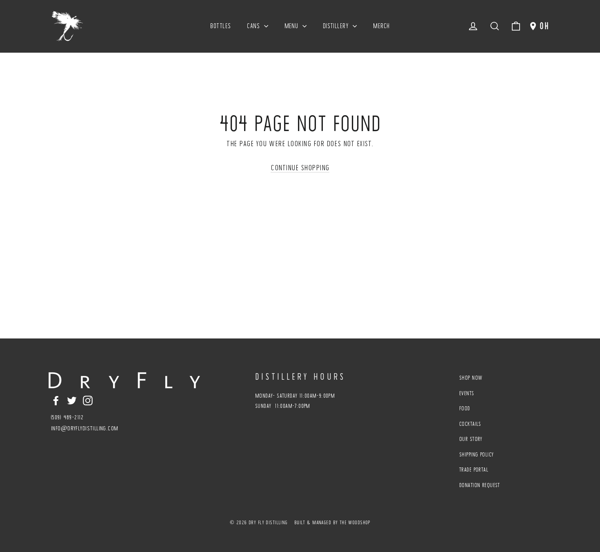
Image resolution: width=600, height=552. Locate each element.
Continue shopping (300, 167)
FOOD (464, 408)
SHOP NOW (470, 377)
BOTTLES (220, 26)
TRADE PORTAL (473, 469)
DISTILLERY (337, 26)
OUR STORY (470, 439)
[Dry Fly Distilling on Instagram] (88, 399)
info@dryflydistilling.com (84, 428)
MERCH (381, 26)
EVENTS (466, 393)
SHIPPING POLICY (476, 454)
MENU (292, 26)
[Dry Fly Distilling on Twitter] (72, 399)
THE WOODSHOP (355, 522)
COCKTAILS (470, 424)
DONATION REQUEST (479, 485)
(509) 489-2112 (67, 417)
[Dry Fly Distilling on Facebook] (56, 399)
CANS (254, 26)
